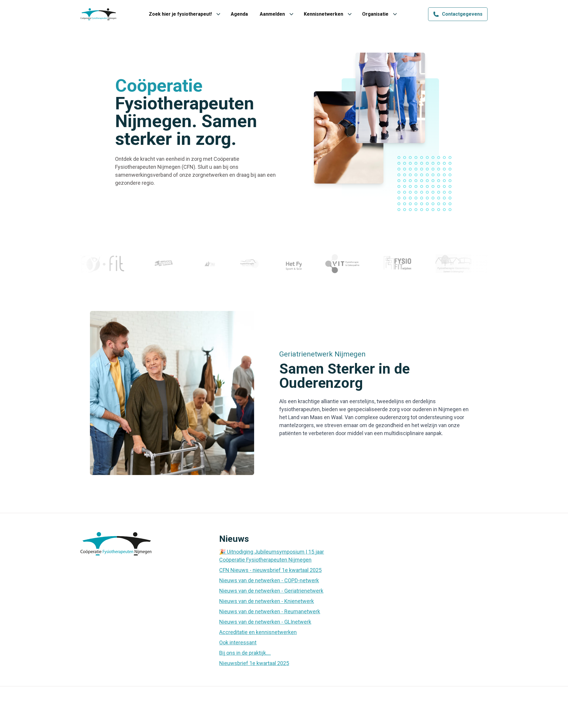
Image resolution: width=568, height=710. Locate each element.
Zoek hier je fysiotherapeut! (180, 14)
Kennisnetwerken (323, 14)
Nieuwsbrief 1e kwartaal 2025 (254, 663)
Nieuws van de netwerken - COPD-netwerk (269, 580)
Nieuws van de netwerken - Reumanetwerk (269, 611)
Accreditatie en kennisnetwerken (258, 632)
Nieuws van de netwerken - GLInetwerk (265, 622)
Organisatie (375, 14)
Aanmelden (272, 14)
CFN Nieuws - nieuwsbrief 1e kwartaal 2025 (270, 570)
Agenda (239, 14)
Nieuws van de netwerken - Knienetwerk (266, 601)
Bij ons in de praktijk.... (245, 653)
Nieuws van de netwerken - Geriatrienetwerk (271, 591)
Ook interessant (237, 642)
